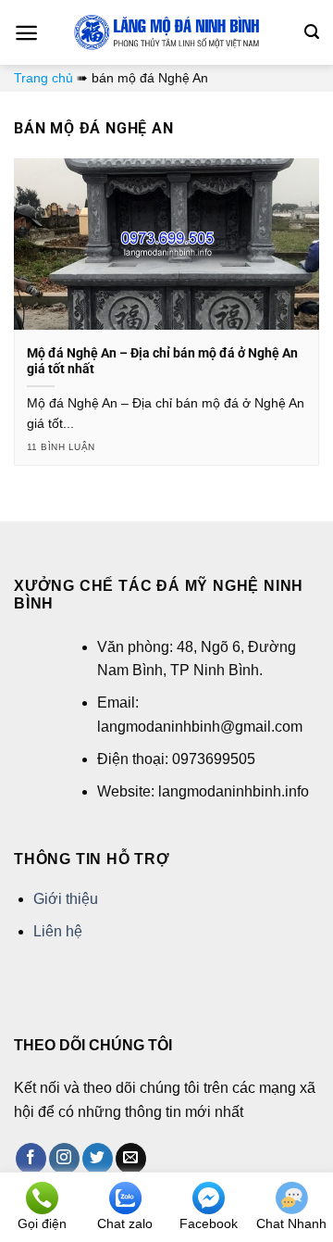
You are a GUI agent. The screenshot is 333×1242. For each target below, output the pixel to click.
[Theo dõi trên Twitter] (97, 1158)
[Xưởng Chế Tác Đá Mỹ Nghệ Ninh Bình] (166, 32)
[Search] (311, 32)
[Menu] (26, 32)
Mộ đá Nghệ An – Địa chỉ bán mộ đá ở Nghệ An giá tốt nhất (162, 361)
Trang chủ (43, 77)
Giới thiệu (65, 899)
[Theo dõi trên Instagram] (64, 1158)
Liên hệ (57, 931)
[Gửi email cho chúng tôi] (131, 1158)
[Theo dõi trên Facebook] (31, 1158)
